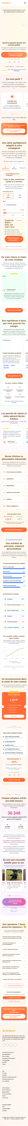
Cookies (4, 1110)
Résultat (14, 168)
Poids (4, 210)
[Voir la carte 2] (7, 895)
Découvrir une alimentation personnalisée (14, 130)
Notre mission (5, 1088)
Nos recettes (5, 1056)
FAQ (3, 1071)
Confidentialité (6, 1108)
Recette (23, 168)
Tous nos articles (6, 1094)
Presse (4, 1096)
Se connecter (5, 1081)
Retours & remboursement (9, 1077)
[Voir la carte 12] (21, 895)
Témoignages (6, 1060)
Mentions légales (6, 1104)
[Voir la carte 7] (15, 895)
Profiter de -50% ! (13, 780)
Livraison (4, 1075)
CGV (3, 1106)
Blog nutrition (5, 1092)
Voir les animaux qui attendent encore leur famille (15, 901)
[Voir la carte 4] (11, 895)
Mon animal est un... (8, 191)
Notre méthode (6, 1090)
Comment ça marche (8, 1052)
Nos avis (4, 1062)
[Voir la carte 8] (16, 895)
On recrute (5, 1098)
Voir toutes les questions (15, 985)
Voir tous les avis (13, 310)
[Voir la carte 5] (12, 895)
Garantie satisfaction (8, 1079)
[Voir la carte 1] (6, 895)
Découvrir (14, 716)
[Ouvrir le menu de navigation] (25, 3)
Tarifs (3, 1064)
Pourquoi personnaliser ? (8, 1058)
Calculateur (5, 168)
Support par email (15, 1001)
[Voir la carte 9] (17, 895)
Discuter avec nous (14, 997)
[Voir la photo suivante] (23, 24)
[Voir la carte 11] (20, 895)
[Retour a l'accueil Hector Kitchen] (6, 2)
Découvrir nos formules (13, 530)
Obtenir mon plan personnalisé (13, 239)
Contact (4, 1073)
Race (4, 201)
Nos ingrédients (13, 376)
